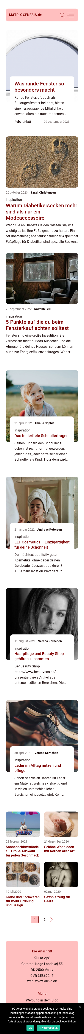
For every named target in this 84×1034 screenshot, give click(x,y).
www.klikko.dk (46, 981)
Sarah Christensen (43, 192)
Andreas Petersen (49, 529)
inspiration (14, 200)
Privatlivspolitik (48, 1027)
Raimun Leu (42, 309)
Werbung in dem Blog (42, 1000)
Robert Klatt (22, 121)
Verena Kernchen (50, 641)
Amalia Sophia (44, 423)
